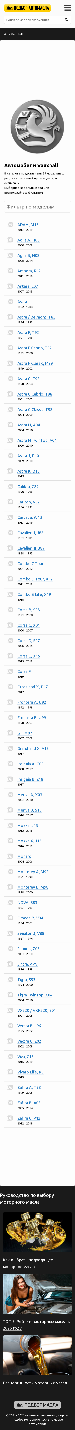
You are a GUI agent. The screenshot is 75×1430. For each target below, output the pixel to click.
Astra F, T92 (28, 332)
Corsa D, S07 (28, 640)
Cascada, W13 (29, 517)
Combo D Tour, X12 (35, 579)
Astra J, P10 (28, 455)
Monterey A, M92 (33, 871)
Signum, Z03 (28, 948)
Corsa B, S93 (28, 609)
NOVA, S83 (27, 902)
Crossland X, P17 (32, 686)
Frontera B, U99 (31, 717)
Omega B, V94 (30, 918)
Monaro (24, 856)
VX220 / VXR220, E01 (36, 1010)
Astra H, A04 (28, 425)
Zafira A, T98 (29, 1087)
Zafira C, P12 (28, 1118)
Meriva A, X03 (29, 794)
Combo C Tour (30, 563)
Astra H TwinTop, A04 (37, 440)
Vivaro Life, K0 (30, 1072)
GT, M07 (24, 733)
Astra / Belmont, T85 (36, 317)
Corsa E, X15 (28, 656)
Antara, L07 (27, 286)
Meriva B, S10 (29, 810)
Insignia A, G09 (30, 764)
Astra (22, 301)
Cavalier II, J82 (30, 532)
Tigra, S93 (26, 979)
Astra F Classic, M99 (35, 363)
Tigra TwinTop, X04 (34, 995)
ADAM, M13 (28, 224)
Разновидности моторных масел (35, 1383)
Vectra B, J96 (29, 1025)
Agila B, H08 (28, 255)
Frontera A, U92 (31, 702)
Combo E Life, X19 (34, 594)
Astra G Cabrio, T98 (34, 394)
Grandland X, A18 (33, 748)
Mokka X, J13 (29, 841)
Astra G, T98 (28, 378)
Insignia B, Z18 (30, 779)
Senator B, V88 (30, 933)
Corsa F (24, 671)
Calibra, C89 (28, 486)
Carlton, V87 (28, 502)
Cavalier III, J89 (31, 548)
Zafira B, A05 (29, 1102)
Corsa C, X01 (28, 625)
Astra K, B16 (28, 471)
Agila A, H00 (28, 240)
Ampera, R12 (29, 271)
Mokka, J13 (27, 825)
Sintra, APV (27, 964)
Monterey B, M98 (32, 887)
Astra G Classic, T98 (34, 409)
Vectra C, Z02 (29, 1041)
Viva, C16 (25, 1056)
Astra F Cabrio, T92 (34, 348)
